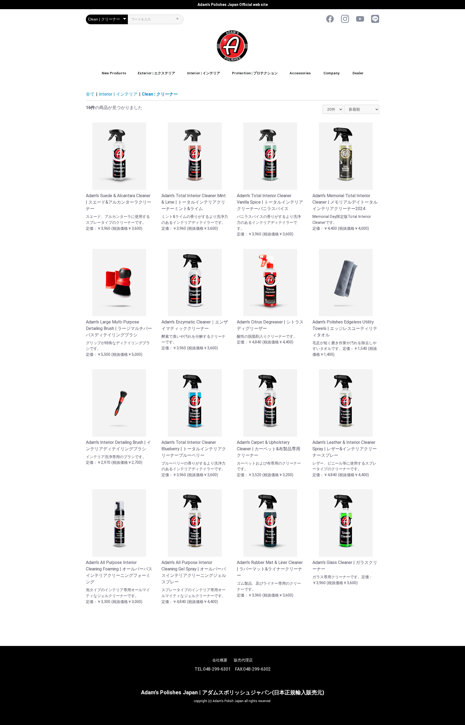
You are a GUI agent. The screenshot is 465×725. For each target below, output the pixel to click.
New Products (114, 73)
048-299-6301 (217, 669)
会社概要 (219, 660)
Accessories (300, 73)
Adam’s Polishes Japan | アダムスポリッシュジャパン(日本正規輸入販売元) (232, 692)
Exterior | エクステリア (156, 73)
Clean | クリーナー (160, 94)
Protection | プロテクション (255, 73)
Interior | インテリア (203, 73)
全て (90, 94)
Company (331, 73)
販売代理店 (243, 660)
